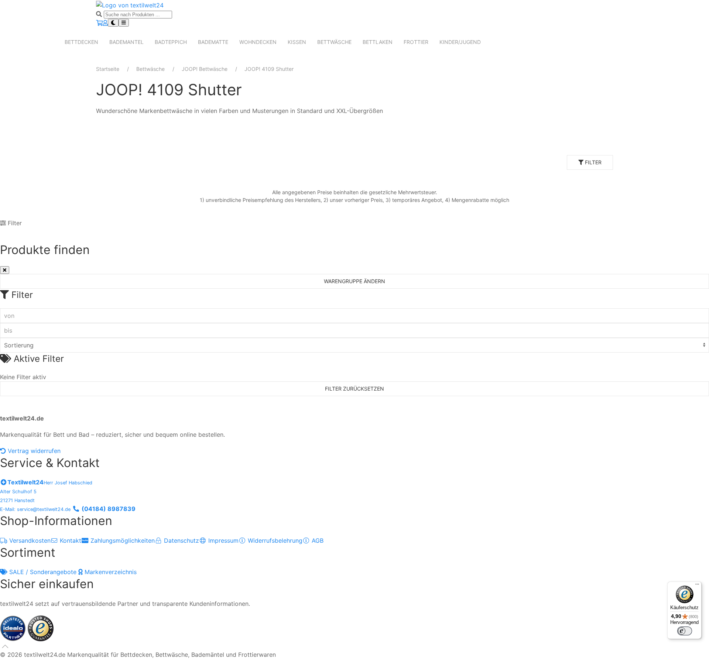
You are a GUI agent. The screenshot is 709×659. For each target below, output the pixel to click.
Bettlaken (378, 42)
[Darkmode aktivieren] (113, 23)
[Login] (105, 22)
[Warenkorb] (99, 22)
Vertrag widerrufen (33, 450)
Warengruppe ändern (354, 281)
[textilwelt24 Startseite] (130, 4)
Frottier (416, 42)
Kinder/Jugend (460, 42)
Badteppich (171, 42)
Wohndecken (258, 42)
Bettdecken (81, 42)
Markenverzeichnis (110, 572)
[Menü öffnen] (124, 23)
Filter (592, 162)
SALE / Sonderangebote (42, 572)
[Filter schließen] (4, 270)
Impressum (222, 540)
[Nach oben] (5, 646)
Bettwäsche (334, 42)
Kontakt (69, 540)
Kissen (297, 42)
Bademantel (126, 42)
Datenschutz (180, 540)
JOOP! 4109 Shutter (269, 69)
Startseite (107, 69)
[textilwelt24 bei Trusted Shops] (41, 627)
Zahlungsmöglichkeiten (122, 540)
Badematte (213, 42)
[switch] (684, 631)
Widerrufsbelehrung (274, 540)
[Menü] (697, 585)
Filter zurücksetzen (354, 388)
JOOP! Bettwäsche (204, 69)
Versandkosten (29, 540)
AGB (316, 540)
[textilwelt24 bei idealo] (14, 627)
